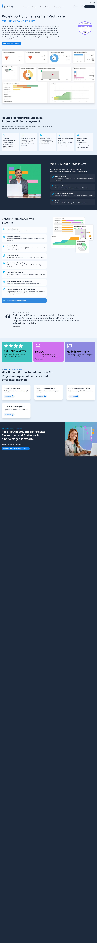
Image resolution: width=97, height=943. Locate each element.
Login (90, 2)
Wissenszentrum (57, 7)
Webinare (77, 7)
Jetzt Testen (89, 7)
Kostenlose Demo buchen (11, 43)
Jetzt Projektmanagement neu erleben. (15, 449)
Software (25, 7)
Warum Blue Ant (44, 7)
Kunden (34, 7)
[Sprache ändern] (94, 3)
